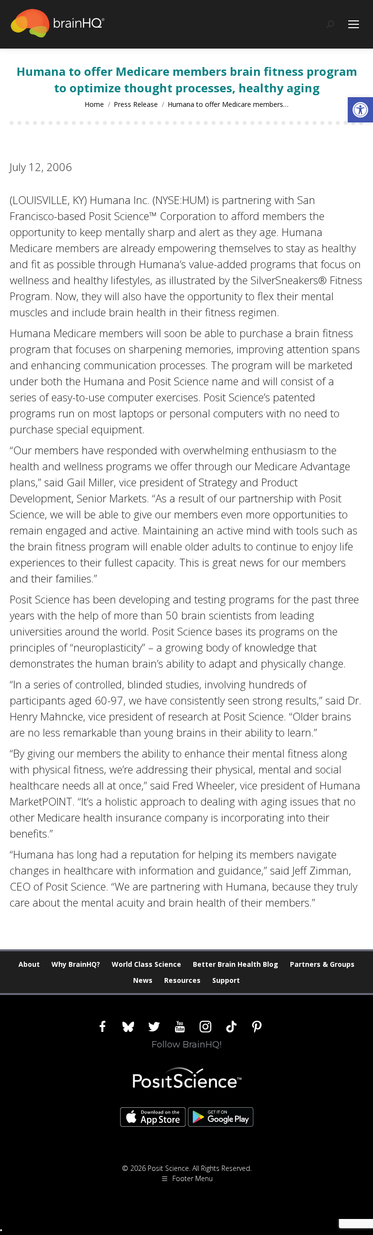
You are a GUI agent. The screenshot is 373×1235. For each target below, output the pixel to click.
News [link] (143, 980)
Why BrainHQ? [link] (75, 964)
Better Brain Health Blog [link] (235, 964)
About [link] (29, 964)
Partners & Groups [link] (322, 964)
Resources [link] (182, 980)
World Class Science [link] (146, 964)
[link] (360, 109)
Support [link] (226, 980)
